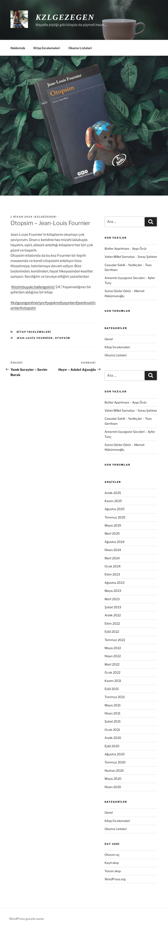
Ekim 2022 (112, 623)
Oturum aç (112, 854)
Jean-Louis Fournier (35, 338)
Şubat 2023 (113, 607)
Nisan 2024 (113, 550)
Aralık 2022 (113, 615)
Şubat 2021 (113, 721)
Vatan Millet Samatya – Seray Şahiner (131, 256)
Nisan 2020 (113, 787)
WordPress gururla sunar (26, 918)
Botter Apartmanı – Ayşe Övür (126, 248)
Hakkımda (17, 48)
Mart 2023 (112, 599)
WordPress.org (115, 879)
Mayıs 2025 (113, 525)
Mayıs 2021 (113, 705)
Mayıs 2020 (113, 778)
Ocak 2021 (112, 729)
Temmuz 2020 (115, 762)
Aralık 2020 (113, 738)
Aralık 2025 (113, 493)
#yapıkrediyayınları (60, 303)
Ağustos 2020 (115, 754)
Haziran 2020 (114, 770)
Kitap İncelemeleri (46, 48)
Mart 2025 (112, 533)
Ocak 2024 (113, 566)
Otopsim (62, 338)
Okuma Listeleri (80, 48)
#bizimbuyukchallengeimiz (33, 287)
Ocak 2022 (112, 672)
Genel (109, 339)
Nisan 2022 (113, 656)
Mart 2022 (112, 664)
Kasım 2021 (113, 681)
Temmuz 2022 (115, 640)
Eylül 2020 (112, 746)
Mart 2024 (112, 558)
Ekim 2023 (112, 574)
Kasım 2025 (113, 501)
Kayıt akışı (112, 863)
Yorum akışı (113, 871)
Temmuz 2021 (115, 697)
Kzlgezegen (65, 17)
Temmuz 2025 (115, 517)
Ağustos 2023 (114, 582)
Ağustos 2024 (114, 542)
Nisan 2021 (113, 713)
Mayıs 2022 (113, 648)
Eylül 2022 (112, 631)
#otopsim (28, 308)
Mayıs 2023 (113, 591)
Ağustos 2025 (114, 509)
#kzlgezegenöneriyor (27, 303)
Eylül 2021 (112, 689)
